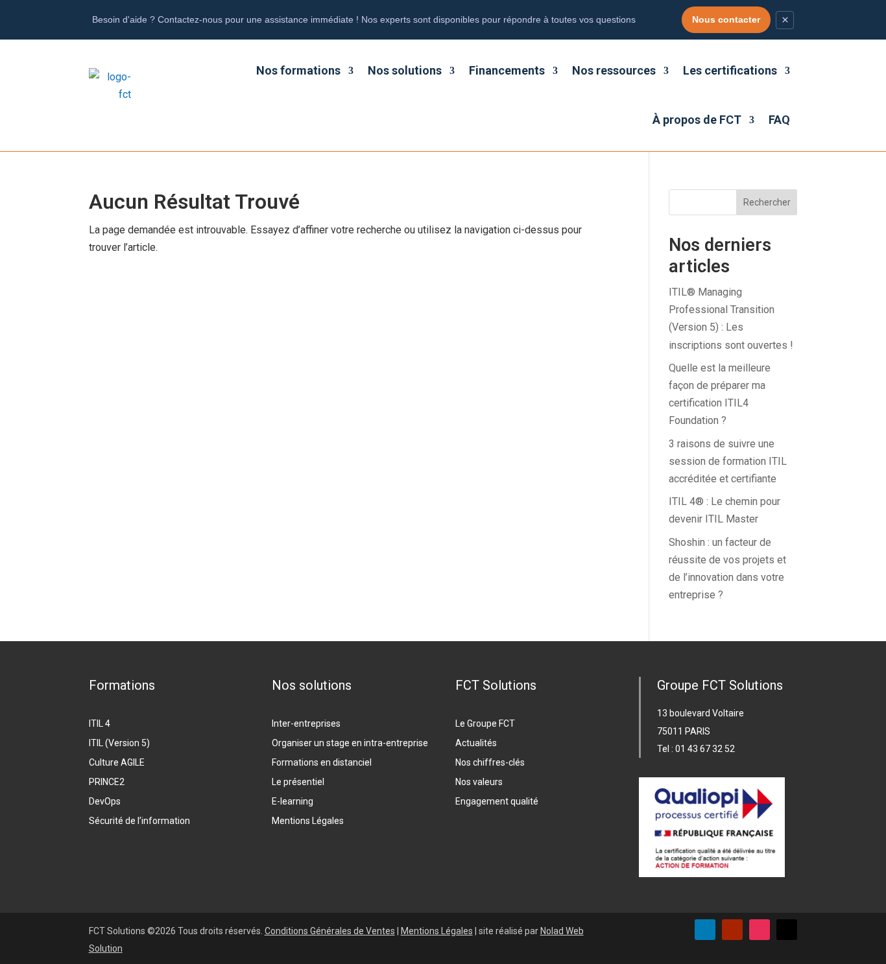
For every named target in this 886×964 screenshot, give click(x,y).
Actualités (476, 743)
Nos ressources (614, 70)
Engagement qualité (496, 801)
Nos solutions (405, 70)
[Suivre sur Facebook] (786, 929)
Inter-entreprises (306, 724)
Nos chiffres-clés (490, 763)
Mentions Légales (308, 821)
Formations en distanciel (322, 763)
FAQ (779, 119)
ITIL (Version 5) (119, 743)
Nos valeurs (479, 782)
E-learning (292, 801)
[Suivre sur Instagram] (759, 929)
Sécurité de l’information (139, 821)
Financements (507, 70)
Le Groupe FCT (485, 724)
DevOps (105, 801)
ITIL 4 (99, 724)
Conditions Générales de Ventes (330, 931)
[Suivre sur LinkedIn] (705, 929)
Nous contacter (726, 19)
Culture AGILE (117, 763)
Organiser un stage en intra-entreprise (350, 743)
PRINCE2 (107, 782)
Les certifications (730, 70)
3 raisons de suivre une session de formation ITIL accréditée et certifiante (728, 461)
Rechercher (767, 202)
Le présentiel (298, 782)
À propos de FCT (697, 119)
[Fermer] (785, 20)
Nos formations (298, 70)
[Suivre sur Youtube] (732, 929)
